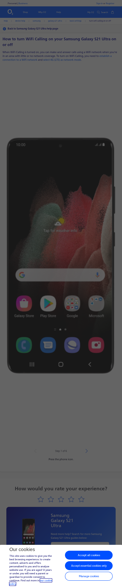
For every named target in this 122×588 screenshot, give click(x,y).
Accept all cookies (89, 555)
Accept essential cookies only (89, 566)
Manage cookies (89, 576)
